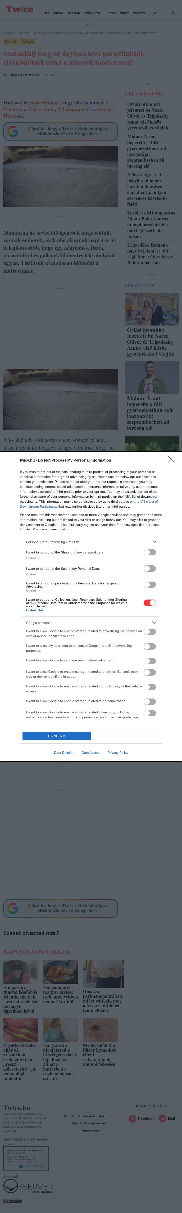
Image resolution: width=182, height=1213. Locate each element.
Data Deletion (64, 752)
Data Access (91, 752)
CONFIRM (57, 736)
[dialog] (91, 606)
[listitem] (91, 541)
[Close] (172, 460)
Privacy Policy (118, 752)
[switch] (150, 552)
